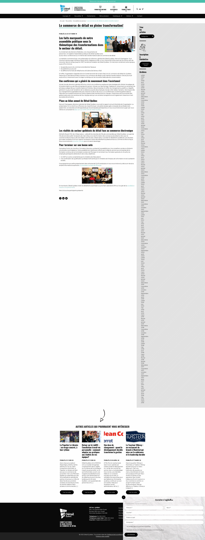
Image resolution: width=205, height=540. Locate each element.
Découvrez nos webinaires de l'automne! (103, 1)
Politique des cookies (102, 536)
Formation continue (100, 10)
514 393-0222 (101, 516)
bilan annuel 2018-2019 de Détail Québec (87, 109)
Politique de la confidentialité (116, 534)
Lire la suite (67, 492)
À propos (65, 16)
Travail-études (126, 10)
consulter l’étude (78, 141)
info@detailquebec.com (103, 520)
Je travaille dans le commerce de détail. (139, 526)
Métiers (128, 16)
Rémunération (104, 16)
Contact (139, 16)
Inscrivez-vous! (145, 64)
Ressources (114, 10)
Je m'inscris (131, 534)
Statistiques (116, 16)
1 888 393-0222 (109, 518)
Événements (91, 16)
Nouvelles (77, 16)
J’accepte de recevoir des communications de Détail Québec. (145, 530)
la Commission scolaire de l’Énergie (90, 165)
